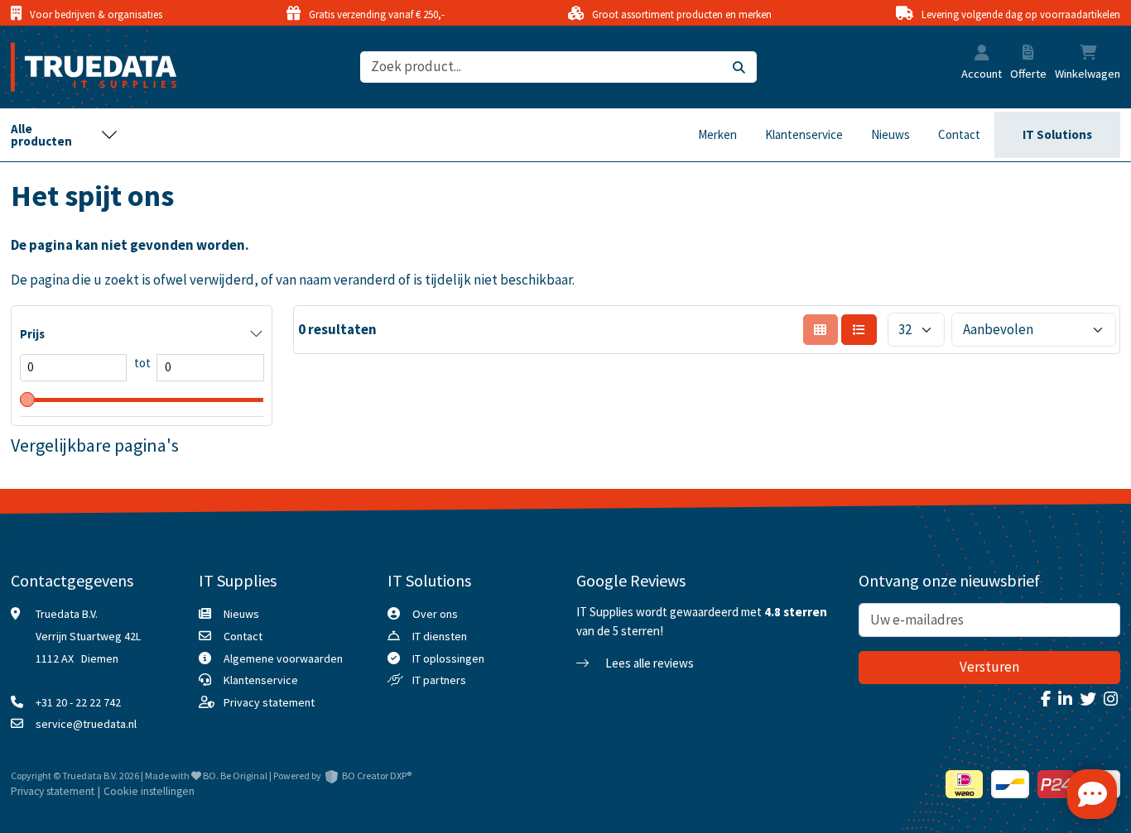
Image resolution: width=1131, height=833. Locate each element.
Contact (959, 134)
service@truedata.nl (86, 723)
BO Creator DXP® (376, 775)
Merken (717, 134)
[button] (982, 54)
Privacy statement (269, 702)
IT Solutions (1057, 134)
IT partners (439, 680)
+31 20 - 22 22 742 (78, 702)
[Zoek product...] (739, 67)
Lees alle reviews (648, 663)
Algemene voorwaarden (283, 658)
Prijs (32, 334)
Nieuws (890, 134)
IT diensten (439, 636)
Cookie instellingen (149, 791)
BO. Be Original (235, 775)
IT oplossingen (448, 658)
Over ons (435, 613)
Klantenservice (804, 134)
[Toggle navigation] (64, 134)
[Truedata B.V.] (83, 67)
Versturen (989, 667)
